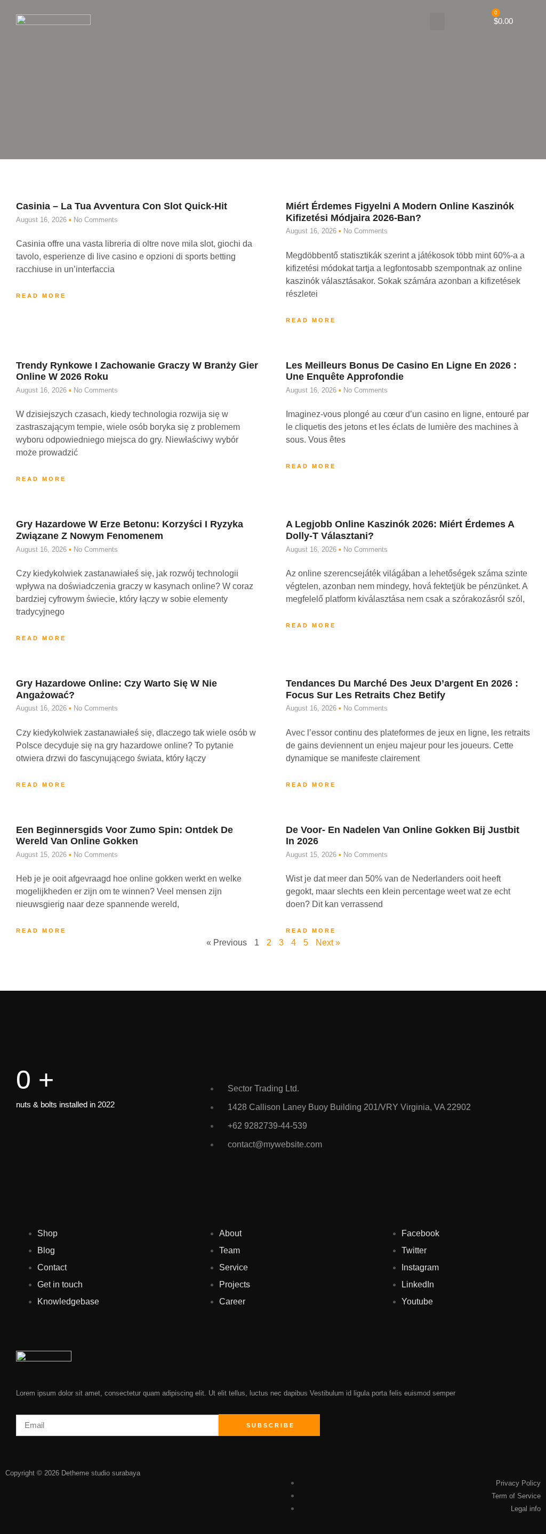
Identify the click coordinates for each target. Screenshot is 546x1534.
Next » (328, 942)
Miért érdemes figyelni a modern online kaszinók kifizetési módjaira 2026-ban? (400, 212)
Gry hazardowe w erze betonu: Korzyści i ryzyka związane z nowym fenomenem (129, 530)
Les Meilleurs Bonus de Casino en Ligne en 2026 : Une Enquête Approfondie (401, 371)
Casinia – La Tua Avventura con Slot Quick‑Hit (121, 206)
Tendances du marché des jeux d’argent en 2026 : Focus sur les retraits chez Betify (402, 689)
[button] (437, 21)
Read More (41, 295)
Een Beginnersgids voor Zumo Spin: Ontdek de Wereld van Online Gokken (124, 836)
